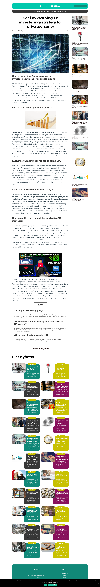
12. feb (61, 435)
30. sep (61, 543)
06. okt (32, 543)
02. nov (32, 525)
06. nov (32, 507)
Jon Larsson (27, 31)
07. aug (32, 382)
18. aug (61, 364)
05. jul (31, 400)
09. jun (32, 418)
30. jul (61, 382)
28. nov (61, 471)
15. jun (61, 400)
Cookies (53, 11)
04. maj (61, 418)
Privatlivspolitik (52, 584)
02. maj (32, 435)
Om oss (46, 11)
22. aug (32, 364)
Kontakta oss (61, 11)
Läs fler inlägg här (40, 348)
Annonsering (38, 11)
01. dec (61, 453)
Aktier (67, 31)
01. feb (32, 453)
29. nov (32, 471)
